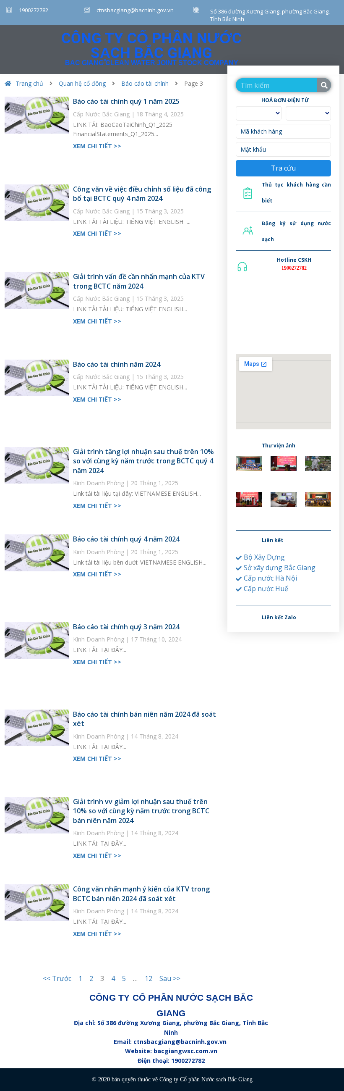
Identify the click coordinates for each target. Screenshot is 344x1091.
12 (148, 978)
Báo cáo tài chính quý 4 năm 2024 (126, 539)
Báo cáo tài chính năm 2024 (116, 364)
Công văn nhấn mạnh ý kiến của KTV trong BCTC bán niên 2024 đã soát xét (141, 893)
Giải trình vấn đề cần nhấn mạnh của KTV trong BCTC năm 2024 (139, 281)
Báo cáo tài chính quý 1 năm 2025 (126, 101)
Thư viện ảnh (278, 445)
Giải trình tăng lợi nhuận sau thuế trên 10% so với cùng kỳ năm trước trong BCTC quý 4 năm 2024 (143, 461)
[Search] (324, 85)
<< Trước (57, 978)
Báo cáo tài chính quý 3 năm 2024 (126, 626)
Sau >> (169, 978)
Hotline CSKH (294, 259)
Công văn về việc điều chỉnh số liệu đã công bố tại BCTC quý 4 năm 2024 (142, 193)
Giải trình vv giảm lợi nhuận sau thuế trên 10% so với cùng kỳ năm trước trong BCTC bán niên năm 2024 (141, 811)
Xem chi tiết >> (97, 146)
